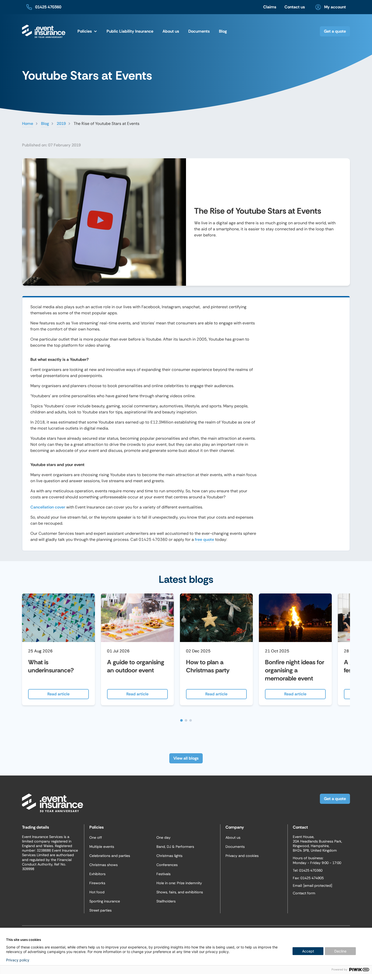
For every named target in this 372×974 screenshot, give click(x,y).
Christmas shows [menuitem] (103, 864)
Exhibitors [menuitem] (97, 874)
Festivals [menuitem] (163, 874)
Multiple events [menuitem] (101, 846)
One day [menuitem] (163, 837)
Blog (45, 123)
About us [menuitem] (232, 837)
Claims (269, 7)
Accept (308, 951)
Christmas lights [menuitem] (169, 855)
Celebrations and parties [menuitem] (109, 855)
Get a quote (335, 31)
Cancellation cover (47, 507)
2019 (61, 123)
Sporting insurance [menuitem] (104, 901)
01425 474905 (312, 878)
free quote (204, 539)
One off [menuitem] (95, 837)
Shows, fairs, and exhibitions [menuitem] (179, 892)
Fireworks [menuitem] (97, 883)
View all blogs (186, 758)
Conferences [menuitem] (167, 864)
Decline (340, 951)
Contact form (304, 893)
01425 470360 (48, 7)
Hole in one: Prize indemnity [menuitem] (179, 883)
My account (335, 7)
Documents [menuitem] (199, 31)
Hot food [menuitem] (97, 892)
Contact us (294, 7)
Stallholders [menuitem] (166, 901)
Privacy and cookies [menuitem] (242, 855)
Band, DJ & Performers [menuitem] (175, 846)
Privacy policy (17, 960)
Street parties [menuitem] (100, 910)
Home (27, 123)
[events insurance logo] (43, 31)
